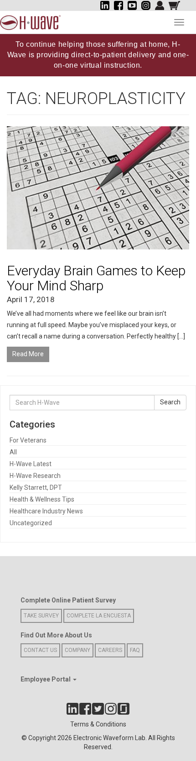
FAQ (135, 650)
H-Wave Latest (31, 464)
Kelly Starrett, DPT (36, 487)
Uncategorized (31, 523)
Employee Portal (46, 679)
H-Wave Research (35, 475)
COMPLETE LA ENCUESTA (99, 615)
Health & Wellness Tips (42, 499)
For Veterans (28, 440)
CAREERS (110, 650)
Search (170, 402)
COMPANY (77, 650)
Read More (28, 354)
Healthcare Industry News (46, 511)
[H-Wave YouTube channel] (132, 5)
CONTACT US (40, 650)
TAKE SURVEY (41, 615)
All (13, 452)
